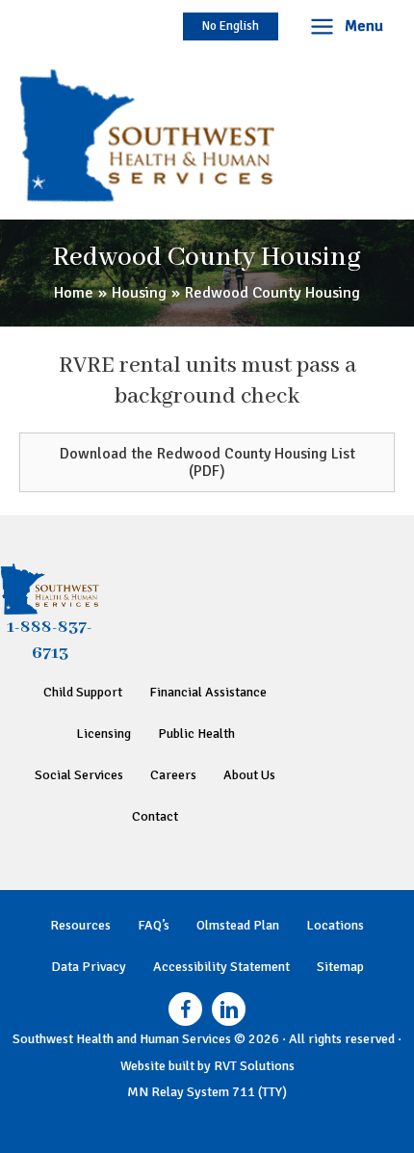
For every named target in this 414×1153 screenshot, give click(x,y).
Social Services (79, 775)
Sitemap (340, 966)
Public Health (196, 733)
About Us (249, 775)
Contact (155, 816)
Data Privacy (88, 966)
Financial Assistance (208, 692)
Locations (335, 925)
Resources (80, 925)
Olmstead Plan (237, 925)
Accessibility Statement (221, 966)
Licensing (103, 733)
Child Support (82, 692)
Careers (173, 775)
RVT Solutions (254, 1066)
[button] (230, 26)
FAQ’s (153, 925)
